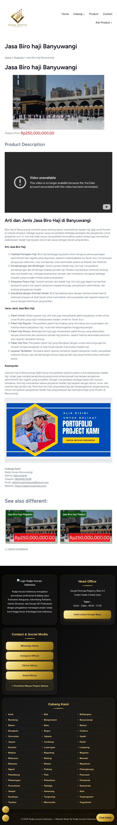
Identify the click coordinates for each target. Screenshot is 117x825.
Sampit (11, 791)
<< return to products (16, 548)
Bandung (13, 720)
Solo (81, 791)
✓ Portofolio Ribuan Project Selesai (29, 686)
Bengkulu (13, 731)
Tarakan (12, 802)
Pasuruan (84, 774)
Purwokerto (14, 785)
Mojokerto (84, 763)
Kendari (12, 747)
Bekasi (83, 725)
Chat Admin (105, 817)
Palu (46, 774)
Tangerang (49, 796)
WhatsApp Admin (30, 646)
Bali (45, 714)
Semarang (48, 791)
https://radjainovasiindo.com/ (30, 485)
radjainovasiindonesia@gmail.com (30, 482)
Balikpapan (85, 714)
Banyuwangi (20, 475)
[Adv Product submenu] (111, 22)
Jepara (11, 742)
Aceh (10, 714)
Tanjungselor (86, 796)
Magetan (84, 752)
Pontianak (84, 780)
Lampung (84, 747)
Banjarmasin (50, 720)
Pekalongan (14, 780)
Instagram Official (29, 655)
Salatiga (47, 785)
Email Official (30, 675)
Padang (47, 769)
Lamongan (49, 747)
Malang (47, 758)
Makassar (13, 758)
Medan (47, 763)
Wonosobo (49, 802)
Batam (11, 725)
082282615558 (23, 479)
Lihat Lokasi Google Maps (87, 614)
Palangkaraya (86, 769)
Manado (83, 758)
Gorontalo (13, 736)
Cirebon (83, 731)
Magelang (48, 752)
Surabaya (13, 796)
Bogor (46, 731)
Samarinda (85, 785)
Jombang (48, 742)
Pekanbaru (49, 780)
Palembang (14, 774)
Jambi (82, 736)
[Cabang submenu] (84, 14)
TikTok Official (29, 665)
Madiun (12, 752)
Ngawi (11, 769)
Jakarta (47, 736)
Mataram (12, 763)
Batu (46, 725)
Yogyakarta (85, 802)
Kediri (82, 742)
